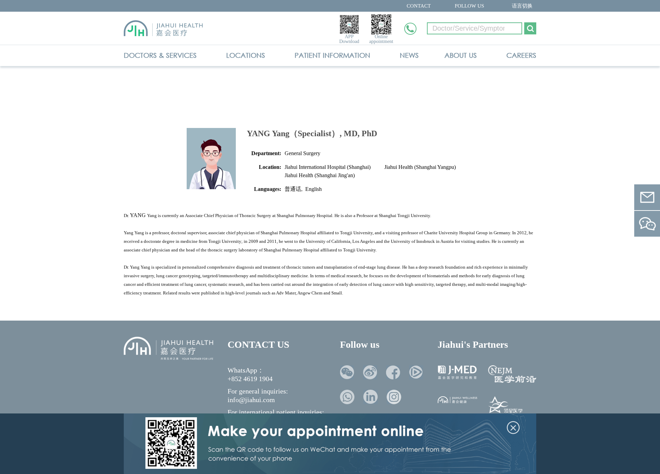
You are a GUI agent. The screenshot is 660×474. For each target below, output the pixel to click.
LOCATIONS (245, 55)
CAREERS (521, 55)
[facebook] (393, 372)
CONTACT (419, 6)
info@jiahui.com (251, 399)
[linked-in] (370, 397)
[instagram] (394, 397)
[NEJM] (512, 374)
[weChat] (347, 372)
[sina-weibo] (370, 372)
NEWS (409, 55)
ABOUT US (460, 55)
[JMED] (457, 372)
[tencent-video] (416, 372)
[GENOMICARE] (505, 406)
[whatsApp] (347, 397)
